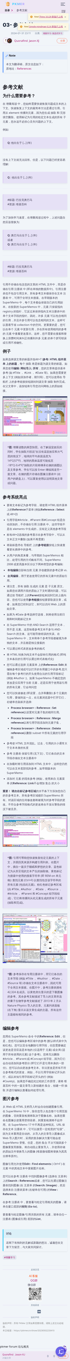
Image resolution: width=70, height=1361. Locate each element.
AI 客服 (34, 1276)
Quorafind (21, 41)
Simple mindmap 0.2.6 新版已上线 (46, 26)
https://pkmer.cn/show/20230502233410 (34, 1330)
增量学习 (9, 1257)
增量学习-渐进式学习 (52, 33)
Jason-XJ (33, 41)
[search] (33, 4)
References (24, 68)
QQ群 (34, 1280)
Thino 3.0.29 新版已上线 (51, 16)
